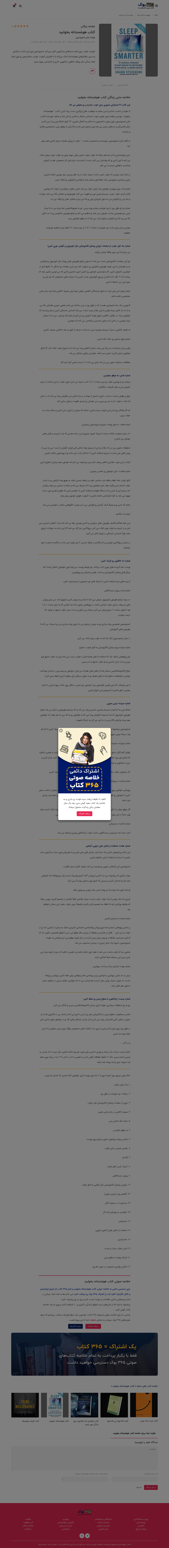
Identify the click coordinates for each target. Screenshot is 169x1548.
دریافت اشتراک (84, 813)
